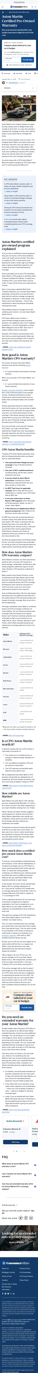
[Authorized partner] (20, 1129)
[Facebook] (26, 1218)
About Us (5, 1268)
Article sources (8, 1205)
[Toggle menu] (2, 6)
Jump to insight (12, 191)
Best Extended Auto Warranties (19, 12)
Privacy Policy (25, 1268)
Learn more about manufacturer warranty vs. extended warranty (16, 443)
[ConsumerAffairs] (19, 6)
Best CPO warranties (16, 735)
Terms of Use (6, 1276)
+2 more (21, 83)
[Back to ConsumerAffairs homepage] (3, 12)
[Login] (35, 6)
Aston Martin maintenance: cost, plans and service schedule (17, 844)
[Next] (24, 1151)
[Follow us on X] (11, 1293)
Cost (29, 73)
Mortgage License (8, 1272)
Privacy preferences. (19, 2)
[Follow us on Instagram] (5, 1293)
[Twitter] (21, 1218)
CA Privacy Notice (26, 1276)
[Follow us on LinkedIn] (13, 1293)
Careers (5, 1280)
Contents (7, 88)
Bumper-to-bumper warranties (12, 390)
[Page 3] (21, 1151)
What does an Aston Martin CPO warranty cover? (15, 1165)
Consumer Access (14, 1319)
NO (3, 1213)
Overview (7, 73)
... (6, 12)
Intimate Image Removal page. (10, 1372)
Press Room (24, 1280)
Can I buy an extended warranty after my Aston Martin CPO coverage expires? (17, 1186)
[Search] (32, 6)
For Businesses (25, 1272)
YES (32, 1211)
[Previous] (14, 1151)
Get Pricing (15, 1142)
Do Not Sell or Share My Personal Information (9, 1287)
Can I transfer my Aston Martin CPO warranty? (17, 1175)
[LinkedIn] (31, 1218)
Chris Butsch (13, 82)
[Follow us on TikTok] (8, 1293)
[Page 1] (16, 1151)
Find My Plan (27, 60)
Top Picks (19, 73)
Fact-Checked (25, 79)
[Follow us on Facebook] (3, 1293)
